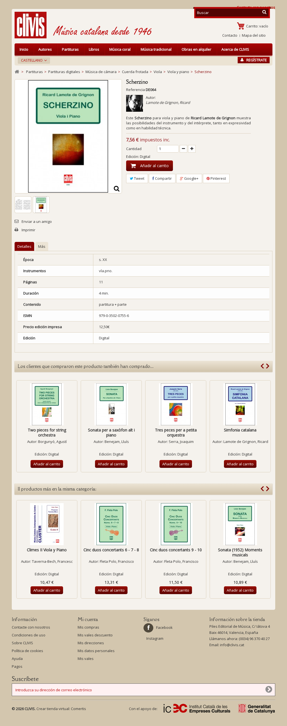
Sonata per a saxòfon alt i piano (111, 432)
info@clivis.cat (232, 644)
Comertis (78, 708)
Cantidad (134, 148)
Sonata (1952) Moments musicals (240, 552)
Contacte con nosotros (31, 627)
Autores (45, 49)
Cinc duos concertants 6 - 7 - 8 (111, 549)
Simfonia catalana (240, 430)
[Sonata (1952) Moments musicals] (240, 524)
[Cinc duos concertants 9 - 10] (175, 524)
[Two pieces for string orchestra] (46, 404)
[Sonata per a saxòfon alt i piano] (111, 404)
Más (41, 246)
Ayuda (17, 658)
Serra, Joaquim (181, 441)
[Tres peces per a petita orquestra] (175, 404)
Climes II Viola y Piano (47, 549)
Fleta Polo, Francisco (117, 561)
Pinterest (218, 178)
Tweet (138, 178)
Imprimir (28, 229)
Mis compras (88, 627)
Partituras (70, 49)
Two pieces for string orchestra (47, 432)
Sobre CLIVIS (22, 642)
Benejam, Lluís (117, 441)
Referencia (135, 89)
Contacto (229, 35)
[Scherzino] (23, 204)
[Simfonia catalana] (240, 404)
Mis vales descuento (95, 635)
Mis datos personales (96, 650)
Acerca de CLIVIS (235, 49)
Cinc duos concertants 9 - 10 (176, 549)
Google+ (190, 178)
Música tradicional (156, 49)
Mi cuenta (88, 619)
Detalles (24, 246)
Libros (94, 49)
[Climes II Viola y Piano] (46, 524)
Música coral (120, 49)
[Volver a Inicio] (17, 71)
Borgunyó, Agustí (52, 441)
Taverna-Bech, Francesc (52, 561)
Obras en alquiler (196, 49)
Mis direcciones (91, 642)
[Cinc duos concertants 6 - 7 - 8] (111, 524)
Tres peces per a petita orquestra (176, 432)
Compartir (163, 178)
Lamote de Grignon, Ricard (168, 102)
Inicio (24, 49)
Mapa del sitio (254, 35)
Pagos (17, 666)
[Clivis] (33, 25)
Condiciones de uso (28, 635)
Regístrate (256, 59)
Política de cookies (27, 650)
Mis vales (86, 658)
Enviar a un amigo (37, 221)
